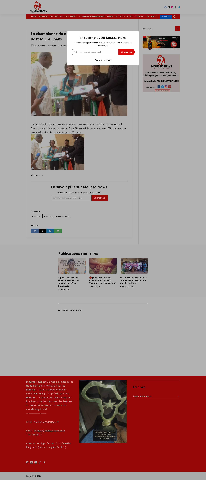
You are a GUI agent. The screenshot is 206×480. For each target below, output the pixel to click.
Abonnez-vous (126, 52)
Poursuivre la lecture (103, 60)
